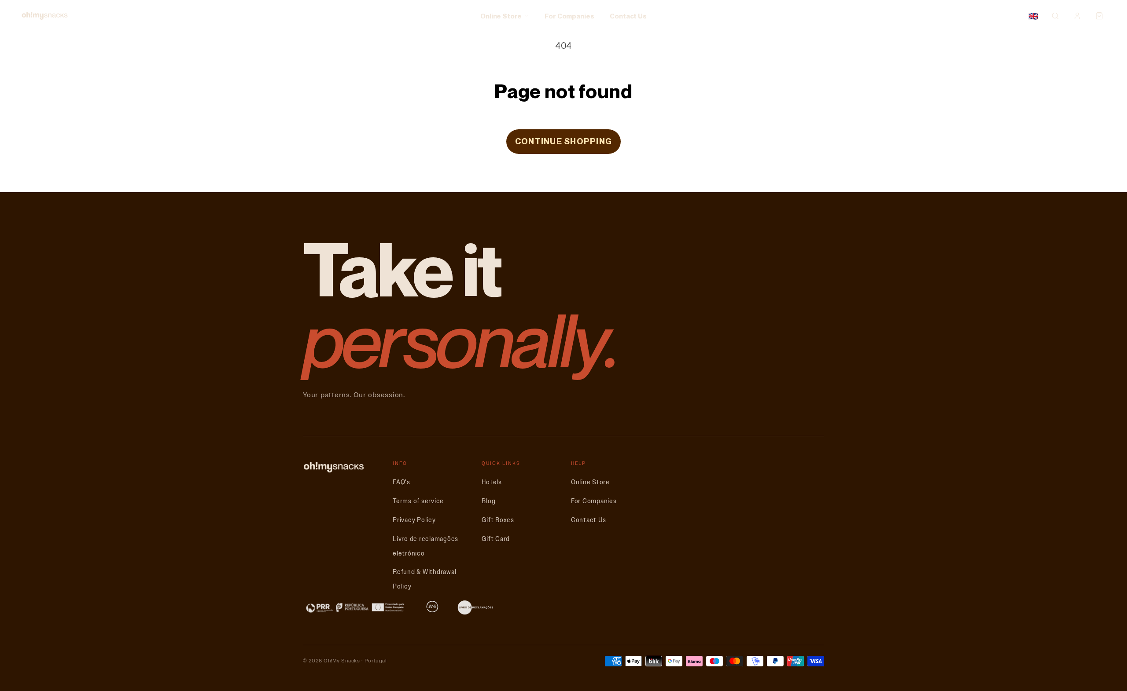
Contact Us (628, 16)
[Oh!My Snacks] (44, 16)
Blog (488, 501)
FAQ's (401, 482)
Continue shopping (563, 141)
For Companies (569, 16)
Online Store (501, 16)
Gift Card (496, 539)
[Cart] (1099, 15)
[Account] (1077, 15)
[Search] (1055, 15)
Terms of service (418, 501)
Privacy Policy (414, 520)
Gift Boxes (498, 520)
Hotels (492, 482)
